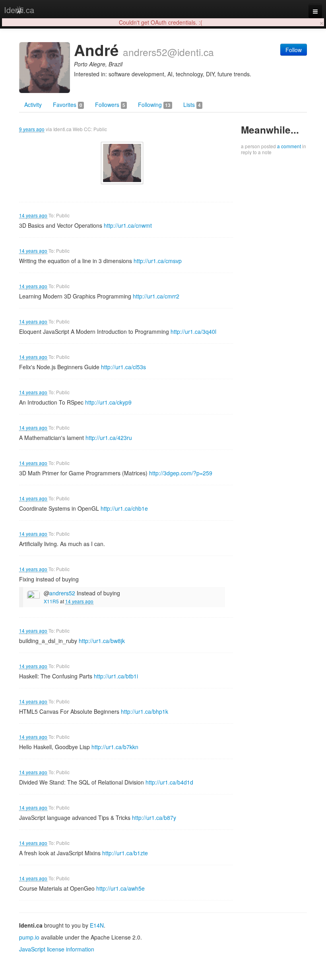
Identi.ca (19, 9)
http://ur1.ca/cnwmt (128, 225)
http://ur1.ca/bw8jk (102, 641)
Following (154, 104)
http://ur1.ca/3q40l (193, 331)
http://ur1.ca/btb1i (116, 676)
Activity (33, 104)
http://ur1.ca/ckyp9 (108, 402)
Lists (192, 104)
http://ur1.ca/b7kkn (114, 747)
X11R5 (51, 601)
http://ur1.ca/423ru (108, 438)
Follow (293, 50)
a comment (289, 146)
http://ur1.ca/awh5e (120, 888)
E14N (97, 925)
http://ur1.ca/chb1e (124, 508)
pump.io (29, 937)
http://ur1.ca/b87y (154, 817)
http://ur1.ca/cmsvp (158, 261)
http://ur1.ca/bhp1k (144, 711)
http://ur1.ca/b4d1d (169, 782)
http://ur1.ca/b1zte (125, 853)
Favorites (67, 104)
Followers (110, 104)
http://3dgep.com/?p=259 (180, 473)
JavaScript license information (56, 949)
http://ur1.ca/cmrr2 (156, 296)
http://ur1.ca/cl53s (123, 367)
